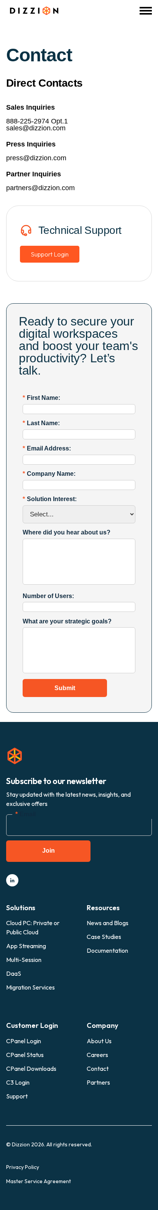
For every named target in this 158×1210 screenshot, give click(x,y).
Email (25, 814)
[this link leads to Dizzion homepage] (32, 10)
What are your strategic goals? (67, 621)
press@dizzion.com (36, 158)
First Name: (41, 398)
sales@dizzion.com (36, 128)
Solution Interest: (50, 499)
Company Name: (49, 473)
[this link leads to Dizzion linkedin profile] (12, 880)
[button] (146, 11)
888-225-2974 (27, 121)
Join (48, 850)
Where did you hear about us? (66, 532)
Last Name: (41, 423)
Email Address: (47, 448)
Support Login (50, 254)
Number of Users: (48, 596)
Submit (64, 688)
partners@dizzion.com (40, 187)
